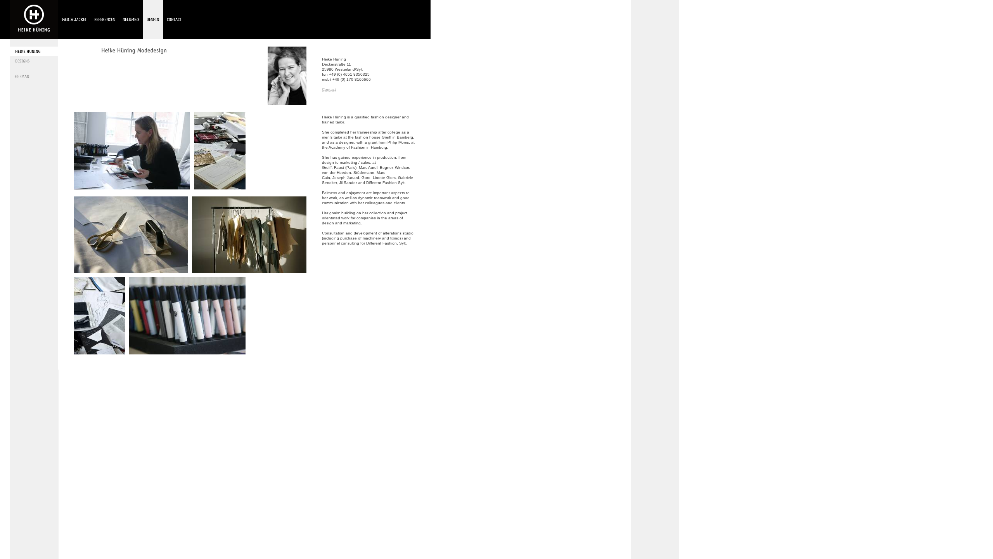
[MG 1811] (249, 270)
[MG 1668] (99, 351)
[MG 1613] (220, 186)
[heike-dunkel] (287, 107)
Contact (329, 89)
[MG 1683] (187, 351)
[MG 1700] (132, 186)
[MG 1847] (131, 270)
